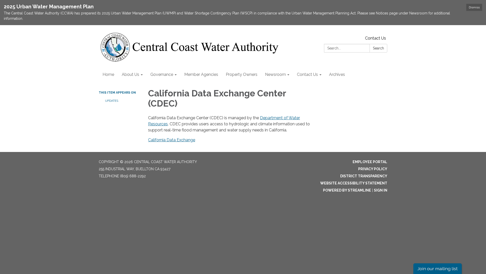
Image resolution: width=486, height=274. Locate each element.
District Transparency (363, 176)
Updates (111, 100)
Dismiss (474, 7)
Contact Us (375, 38)
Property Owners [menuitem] (241, 74)
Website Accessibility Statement (353, 183)
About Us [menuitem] (130, 74)
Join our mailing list (437, 268)
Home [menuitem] (108, 74)
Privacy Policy (372, 169)
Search (378, 48)
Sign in (380, 190)
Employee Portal (370, 162)
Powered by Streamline (347, 190)
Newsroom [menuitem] (275, 74)
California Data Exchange (171, 140)
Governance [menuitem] (161, 74)
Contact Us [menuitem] (307, 74)
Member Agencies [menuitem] (201, 74)
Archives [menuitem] (337, 74)
